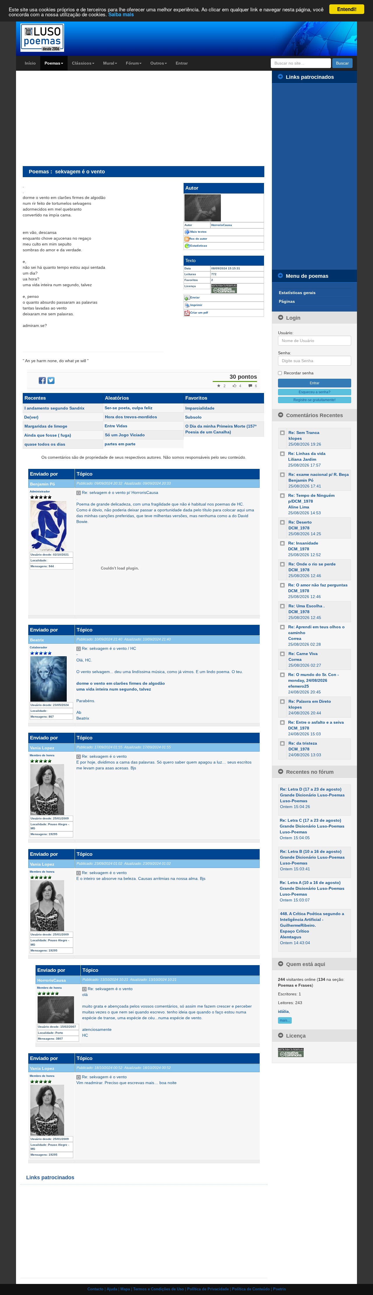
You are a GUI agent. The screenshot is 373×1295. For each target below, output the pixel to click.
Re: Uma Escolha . (306, 606)
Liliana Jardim (302, 459)
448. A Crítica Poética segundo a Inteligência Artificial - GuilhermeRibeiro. (312, 919)
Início (30, 63)
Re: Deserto (300, 522)
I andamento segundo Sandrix (54, 408)
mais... (285, 1020)
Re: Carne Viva (303, 653)
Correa (294, 638)
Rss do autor (198, 238)
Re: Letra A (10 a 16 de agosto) (310, 882)
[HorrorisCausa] (223, 207)
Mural (108, 63)
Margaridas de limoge (45, 426)
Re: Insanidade (303, 543)
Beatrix (37, 640)
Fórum (132, 63)
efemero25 (298, 686)
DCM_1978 (298, 528)
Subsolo (193, 417)
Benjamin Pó (42, 484)
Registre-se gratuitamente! (314, 400)
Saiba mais (121, 14)
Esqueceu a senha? (314, 392)
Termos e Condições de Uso (158, 1289)
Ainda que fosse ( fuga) (47, 435)
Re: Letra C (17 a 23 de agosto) (310, 820)
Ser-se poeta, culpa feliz (128, 407)
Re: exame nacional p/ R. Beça (318, 474)
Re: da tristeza (302, 743)
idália (283, 1011)
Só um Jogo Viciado (125, 435)
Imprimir (196, 305)
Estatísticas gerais (297, 292)
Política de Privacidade (208, 1289)
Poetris (279, 1289)
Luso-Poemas (293, 800)
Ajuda (112, 1289)
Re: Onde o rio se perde (312, 564)
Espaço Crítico (294, 931)
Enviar (195, 297)
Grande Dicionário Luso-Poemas (312, 795)
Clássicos (82, 63)
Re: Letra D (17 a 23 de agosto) (311, 789)
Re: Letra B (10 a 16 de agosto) (311, 851)
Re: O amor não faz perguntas (318, 585)
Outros (157, 63)
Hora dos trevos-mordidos (131, 417)
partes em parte (120, 444)
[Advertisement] (72, 118)
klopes (295, 438)
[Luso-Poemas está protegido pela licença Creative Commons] (291, 1052)
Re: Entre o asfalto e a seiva (316, 722)
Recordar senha (299, 373)
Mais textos (198, 231)
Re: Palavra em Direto (309, 701)
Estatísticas (198, 245)
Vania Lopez (42, 748)
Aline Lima (298, 507)
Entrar (182, 63)
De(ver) (31, 417)
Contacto (95, 1289)
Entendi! (347, 9)
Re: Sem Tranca (303, 432)
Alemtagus (290, 937)
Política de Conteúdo (251, 1289)
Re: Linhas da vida (307, 453)
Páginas (287, 301)
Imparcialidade (199, 408)
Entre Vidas (116, 426)
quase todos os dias (44, 444)
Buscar (342, 63)
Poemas (52, 63)
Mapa (125, 1289)
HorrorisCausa (51, 980)
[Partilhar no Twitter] (50, 380)
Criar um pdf (199, 312)
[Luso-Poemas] (58, 38)
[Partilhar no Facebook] (42, 380)
